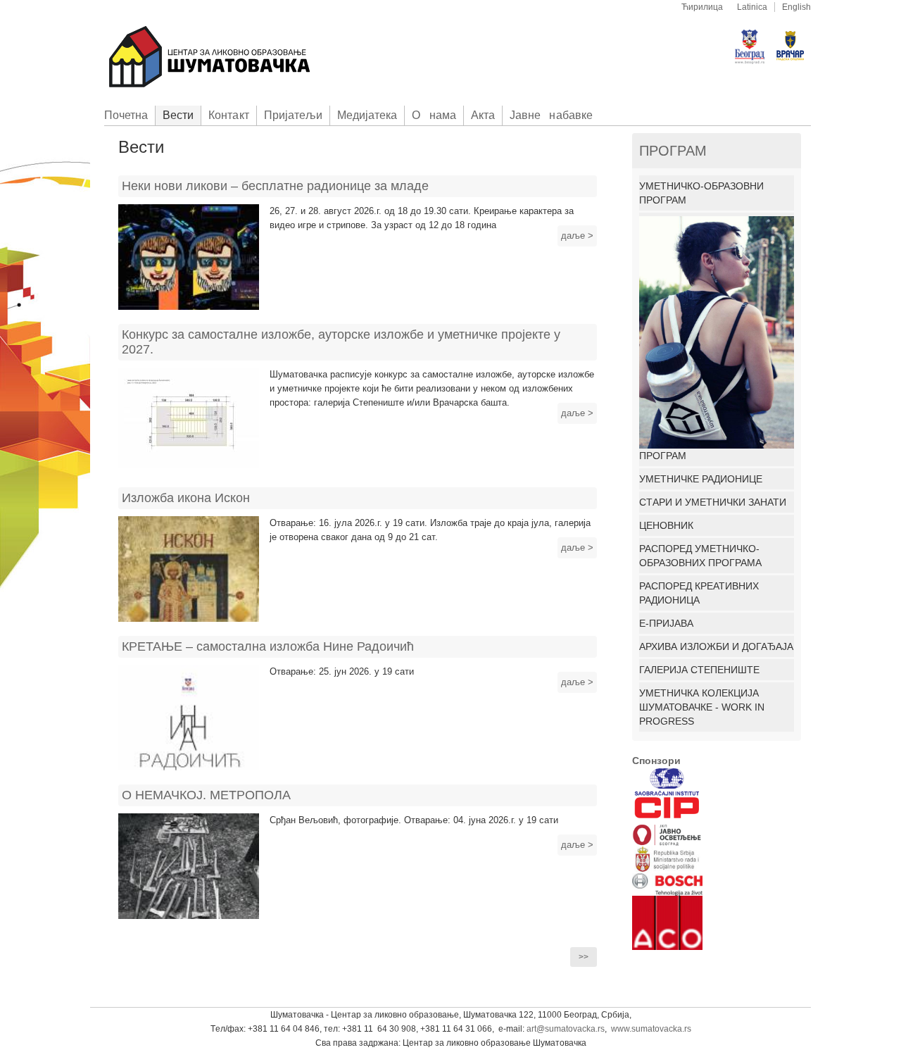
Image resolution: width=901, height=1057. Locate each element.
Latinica (752, 7)
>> (583, 957)
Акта (483, 115)
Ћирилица (702, 7)
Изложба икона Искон (186, 498)
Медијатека (367, 115)
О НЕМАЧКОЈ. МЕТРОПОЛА (206, 795)
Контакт (228, 115)
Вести (178, 115)
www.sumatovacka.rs (651, 1029)
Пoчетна (126, 115)
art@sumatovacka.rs (566, 1029)
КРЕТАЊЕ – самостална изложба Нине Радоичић (268, 646)
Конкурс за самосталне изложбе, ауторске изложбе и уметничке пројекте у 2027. (341, 341)
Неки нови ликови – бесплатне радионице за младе (275, 186)
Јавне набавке (551, 115)
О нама (434, 115)
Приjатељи (293, 115)
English (796, 7)
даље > (577, 235)
